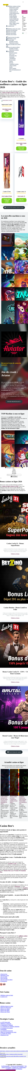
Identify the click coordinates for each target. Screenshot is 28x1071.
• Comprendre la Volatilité (6, 1025)
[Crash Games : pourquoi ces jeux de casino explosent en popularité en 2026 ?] (5, 782)
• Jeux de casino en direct (6, 979)
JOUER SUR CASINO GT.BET (7, 201)
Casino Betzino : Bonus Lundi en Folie (15, 609)
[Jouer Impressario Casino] (6, 100)
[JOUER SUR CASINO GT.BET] (7, 188)
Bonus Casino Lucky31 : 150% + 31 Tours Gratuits (15, 673)
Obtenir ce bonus (15, 553)
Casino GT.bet (7, 191)
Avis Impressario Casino (6, 109)
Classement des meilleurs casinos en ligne (14, 207)
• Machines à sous (4, 975)
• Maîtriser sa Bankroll (5, 1023)
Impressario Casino (7, 104)
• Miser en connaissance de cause (8, 1032)
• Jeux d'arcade (3, 978)
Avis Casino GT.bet (7, 196)
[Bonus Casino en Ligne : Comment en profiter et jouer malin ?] (14, 782)
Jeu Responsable (5, 1066)
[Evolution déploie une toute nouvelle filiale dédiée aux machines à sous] (23, 782)
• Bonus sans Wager (5, 1012)
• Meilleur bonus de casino (6, 1006)
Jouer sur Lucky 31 (21, 200)
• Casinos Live (3, 996)
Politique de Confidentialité (19, 1067)
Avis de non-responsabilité (17, 1066)
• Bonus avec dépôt (5, 1009)
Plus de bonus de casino (15, 752)
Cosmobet (21, 138)
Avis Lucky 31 (21, 196)
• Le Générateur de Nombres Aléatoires (9, 1026)
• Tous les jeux (3, 974)
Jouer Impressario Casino (6, 115)
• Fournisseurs (3, 981)
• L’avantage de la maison (6, 1028)
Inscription (14, 476)
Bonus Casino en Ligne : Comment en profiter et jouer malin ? (13, 799)
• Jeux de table (3, 977)
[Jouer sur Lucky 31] (21, 188)
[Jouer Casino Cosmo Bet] (21, 135)
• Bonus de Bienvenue (5, 1007)
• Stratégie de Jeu (4, 1035)
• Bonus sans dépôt (4, 1010)
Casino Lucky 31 (21, 191)
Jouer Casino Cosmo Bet (21, 148)
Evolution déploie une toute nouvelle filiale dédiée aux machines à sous (23, 800)
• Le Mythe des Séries (5, 1033)
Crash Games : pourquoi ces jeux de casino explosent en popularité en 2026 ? (4, 800)
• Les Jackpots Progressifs (6, 1030)
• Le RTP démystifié (5, 1022)
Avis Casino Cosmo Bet (21, 143)
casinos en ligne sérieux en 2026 (10, 92)
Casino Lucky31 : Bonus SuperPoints (15, 544)
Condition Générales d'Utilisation (14, 1069)
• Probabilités (3, 1029)
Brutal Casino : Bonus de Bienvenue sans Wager (15, 737)
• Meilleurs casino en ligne (6, 995)
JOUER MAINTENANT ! (14, 401)
